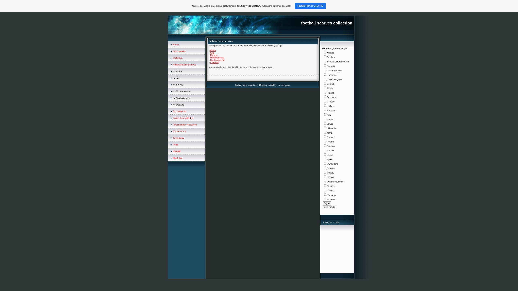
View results (329, 207)
